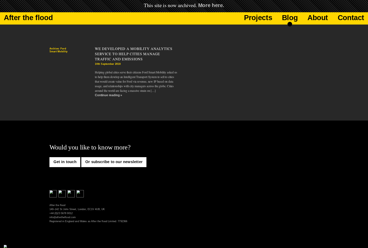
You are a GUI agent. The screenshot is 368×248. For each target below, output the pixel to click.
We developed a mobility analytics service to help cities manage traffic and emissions (133, 53)
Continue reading (107, 95)
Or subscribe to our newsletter (114, 162)
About (317, 18)
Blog (290, 18)
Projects (258, 18)
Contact (351, 18)
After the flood (28, 18)
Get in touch (64, 162)
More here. (211, 5)
